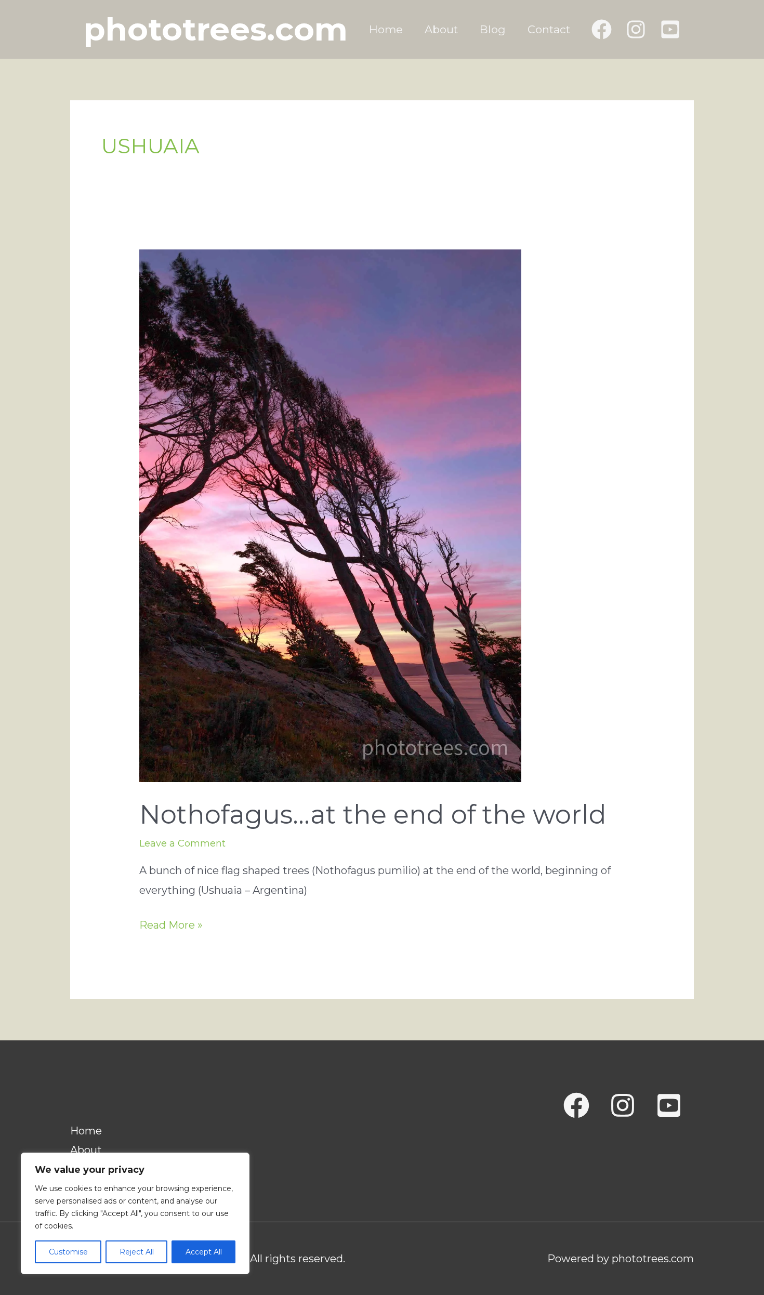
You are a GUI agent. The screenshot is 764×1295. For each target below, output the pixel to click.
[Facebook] (601, 29)
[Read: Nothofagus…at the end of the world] (330, 515)
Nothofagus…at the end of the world (373, 814)
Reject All (137, 1252)
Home (386, 29)
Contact (549, 29)
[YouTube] (670, 29)
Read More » (171, 926)
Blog (493, 29)
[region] (135, 1213)
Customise (68, 1252)
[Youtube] (669, 1105)
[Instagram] (636, 29)
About (441, 29)
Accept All (204, 1252)
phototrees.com (216, 29)
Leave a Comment (182, 843)
